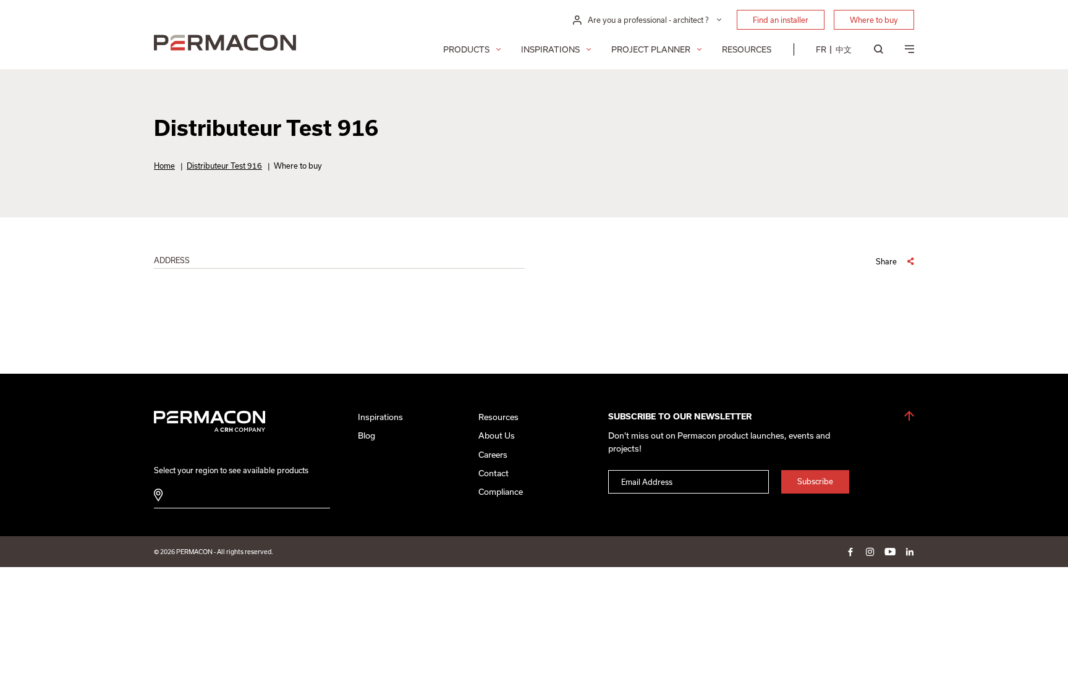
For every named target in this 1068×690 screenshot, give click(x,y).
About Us (496, 435)
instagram (870, 551)
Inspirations (550, 49)
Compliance (500, 492)
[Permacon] (225, 44)
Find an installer (780, 19)
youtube (890, 551)
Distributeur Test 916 (224, 165)
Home (164, 165)
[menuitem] (821, 49)
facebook (850, 551)
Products (466, 49)
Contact (493, 473)
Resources (746, 49)
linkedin (909, 551)
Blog (366, 435)
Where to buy (874, 19)
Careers (492, 455)
